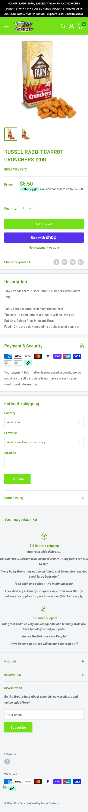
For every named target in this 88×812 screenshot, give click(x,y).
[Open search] (63, 26)
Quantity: (10, 208)
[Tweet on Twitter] (73, 262)
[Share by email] (81, 262)
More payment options (44, 247)
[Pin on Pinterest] (64, 262)
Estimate (17, 479)
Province (10, 433)
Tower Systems (50, 803)
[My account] (71, 26)
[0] (80, 26)
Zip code (10, 453)
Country (9, 413)
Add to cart (44, 224)
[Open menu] (6, 26)
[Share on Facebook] (56, 262)
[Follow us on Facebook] (7, 761)
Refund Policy (13, 498)
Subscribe (18, 727)
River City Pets (15, 169)
